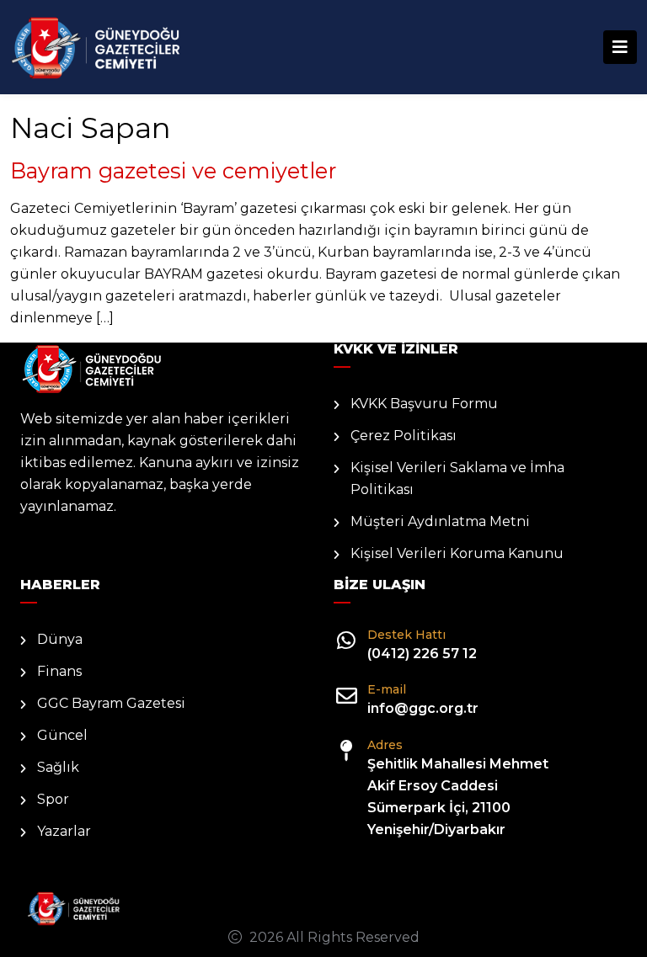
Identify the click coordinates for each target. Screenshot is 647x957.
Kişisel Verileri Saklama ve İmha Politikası (457, 478)
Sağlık (58, 767)
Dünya (60, 639)
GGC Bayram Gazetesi (111, 703)
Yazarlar (64, 831)
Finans (59, 671)
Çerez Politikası (403, 436)
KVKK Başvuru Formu (424, 404)
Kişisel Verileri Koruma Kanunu (457, 553)
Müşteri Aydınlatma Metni (440, 521)
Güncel (62, 735)
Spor (53, 799)
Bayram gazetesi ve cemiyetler (173, 170)
